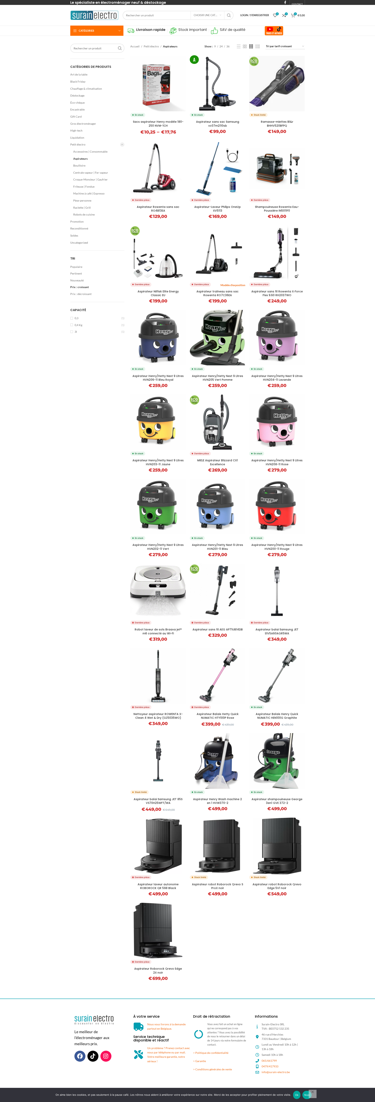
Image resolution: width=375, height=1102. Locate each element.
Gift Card (76, 116)
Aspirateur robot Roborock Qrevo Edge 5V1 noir (277, 886)
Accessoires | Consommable (90, 151)
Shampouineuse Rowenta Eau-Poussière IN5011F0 (277, 209)
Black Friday (77, 81)
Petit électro (77, 144)
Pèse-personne (82, 200)
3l (76, 331)
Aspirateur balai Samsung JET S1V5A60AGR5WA (277, 631)
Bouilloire (79, 165)
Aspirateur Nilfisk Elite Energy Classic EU (158, 293)
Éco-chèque (77, 102)
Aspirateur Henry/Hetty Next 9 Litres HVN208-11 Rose (277, 462)
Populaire (76, 266)
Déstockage (77, 95)
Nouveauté (77, 280)
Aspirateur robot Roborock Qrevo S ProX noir (217, 886)
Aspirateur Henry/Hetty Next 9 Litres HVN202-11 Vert (158, 547)
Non (307, 1094)
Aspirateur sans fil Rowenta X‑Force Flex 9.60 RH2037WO (277, 293)
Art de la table (78, 74)
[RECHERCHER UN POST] (228, 15)
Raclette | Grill (82, 207)
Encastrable (77, 109)
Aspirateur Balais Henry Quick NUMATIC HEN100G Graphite (277, 716)
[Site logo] (94, 15)
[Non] (313, 1094)
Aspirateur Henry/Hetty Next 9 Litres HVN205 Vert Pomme (217, 378)
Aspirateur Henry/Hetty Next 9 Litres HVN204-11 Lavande (277, 378)
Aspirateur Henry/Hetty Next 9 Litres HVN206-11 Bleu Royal (158, 378)
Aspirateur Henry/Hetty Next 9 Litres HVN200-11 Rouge (277, 547)
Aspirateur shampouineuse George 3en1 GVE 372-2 (277, 801)
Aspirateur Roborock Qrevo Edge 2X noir (158, 971)
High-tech (76, 130)
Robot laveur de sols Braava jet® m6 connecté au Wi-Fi (158, 631)
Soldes (74, 235)
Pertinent (76, 273)
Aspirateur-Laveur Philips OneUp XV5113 (217, 209)
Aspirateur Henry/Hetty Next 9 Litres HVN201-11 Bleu (217, 547)
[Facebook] (79, 1056)
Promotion (77, 221)
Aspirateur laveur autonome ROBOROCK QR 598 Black (158, 886)
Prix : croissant (79, 287)
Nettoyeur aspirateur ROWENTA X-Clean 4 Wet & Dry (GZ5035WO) (158, 716)
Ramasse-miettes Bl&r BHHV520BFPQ (277, 124)
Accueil (135, 46)
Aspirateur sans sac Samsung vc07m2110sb (217, 124)
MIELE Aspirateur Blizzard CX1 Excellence (217, 462)
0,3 (76, 318)
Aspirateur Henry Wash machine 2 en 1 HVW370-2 (217, 801)
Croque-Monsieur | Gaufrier (90, 179)
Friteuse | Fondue (83, 186)
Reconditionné (79, 228)
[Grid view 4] (258, 46)
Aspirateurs (80, 158)
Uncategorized (79, 242)
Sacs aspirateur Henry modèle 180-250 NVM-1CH (158, 124)
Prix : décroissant (81, 294)
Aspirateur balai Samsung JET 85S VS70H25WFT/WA (158, 801)
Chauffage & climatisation (86, 88)
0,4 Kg (78, 325)
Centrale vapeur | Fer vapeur (90, 172)
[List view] (239, 46)
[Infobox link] (146, 30)
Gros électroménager (83, 123)
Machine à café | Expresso (89, 193)
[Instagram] (105, 1056)
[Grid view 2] (245, 46)
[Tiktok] (92, 1056)
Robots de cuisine (84, 214)
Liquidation (77, 137)
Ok (297, 1094)
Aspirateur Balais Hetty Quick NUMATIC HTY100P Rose (218, 716)
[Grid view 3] (251, 46)
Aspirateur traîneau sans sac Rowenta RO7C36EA (217, 293)
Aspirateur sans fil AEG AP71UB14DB (218, 629)
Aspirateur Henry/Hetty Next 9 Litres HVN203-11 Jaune (158, 462)
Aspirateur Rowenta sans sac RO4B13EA (158, 209)
